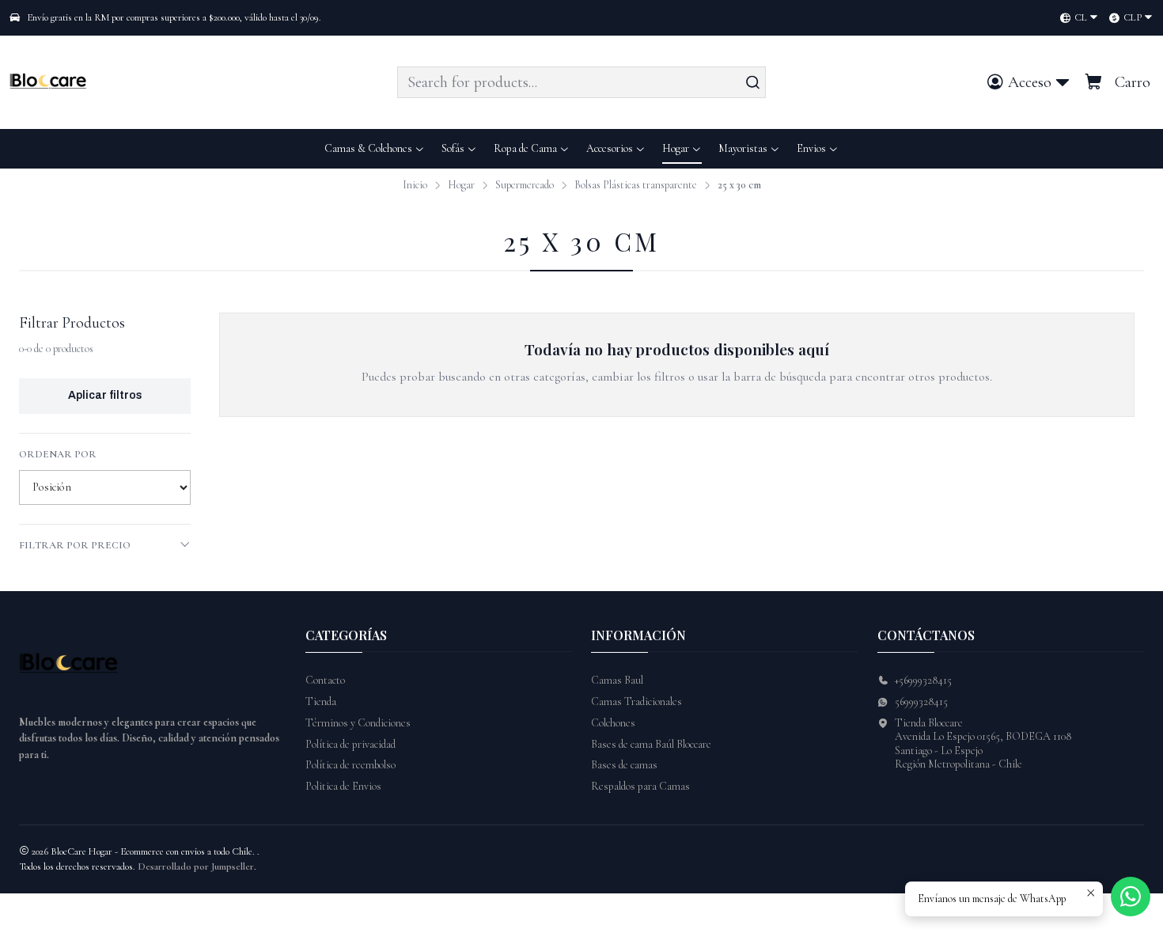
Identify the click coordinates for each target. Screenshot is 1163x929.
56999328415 (921, 701)
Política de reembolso (350, 765)
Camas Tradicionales (636, 701)
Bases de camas (624, 765)
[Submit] (752, 82)
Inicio (415, 185)
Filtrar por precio (75, 545)
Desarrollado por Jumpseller (196, 866)
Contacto (325, 680)
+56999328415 (923, 680)
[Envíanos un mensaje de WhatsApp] (1130, 896)
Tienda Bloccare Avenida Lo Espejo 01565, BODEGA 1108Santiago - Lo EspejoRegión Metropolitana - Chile (983, 744)
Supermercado (524, 185)
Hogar (461, 185)
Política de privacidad (350, 744)
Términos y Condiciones (358, 723)
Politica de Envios (343, 786)
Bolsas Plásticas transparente (635, 185)
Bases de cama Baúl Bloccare (651, 744)
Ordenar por (58, 454)
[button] (818, 149)
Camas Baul (617, 680)
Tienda (320, 701)
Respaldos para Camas (640, 786)
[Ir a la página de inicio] (51, 82)
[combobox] (581, 82)
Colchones (613, 723)
